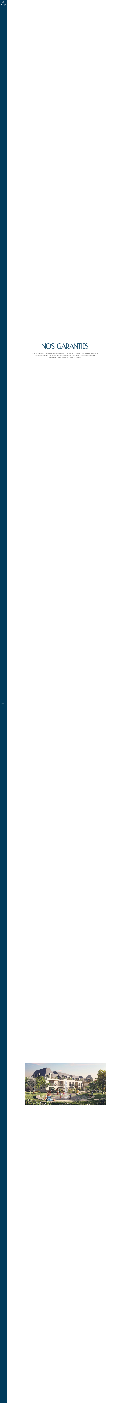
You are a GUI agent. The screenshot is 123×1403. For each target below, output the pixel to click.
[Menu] (3, 702)
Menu (4, 699)
